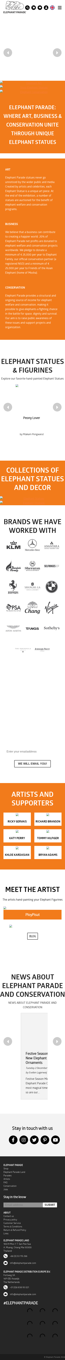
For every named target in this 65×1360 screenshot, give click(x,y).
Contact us (8, 1216)
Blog (32, 936)
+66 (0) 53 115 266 (18, 1256)
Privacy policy (10, 1219)
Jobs (5, 1189)
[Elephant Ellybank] (32, 503)
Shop (5, 1168)
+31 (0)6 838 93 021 (19, 1287)
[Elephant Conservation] (32, 92)
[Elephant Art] (32, 83)
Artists (6, 1178)
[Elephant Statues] (32, 498)
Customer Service (12, 1223)
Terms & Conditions (12, 1226)
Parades (7, 1175)
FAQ (5, 1182)
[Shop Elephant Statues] (32, 87)
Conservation (9, 1185)
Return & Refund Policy (14, 1230)
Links (5, 1233)
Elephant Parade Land (14, 1172)
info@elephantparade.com (22, 1263)
